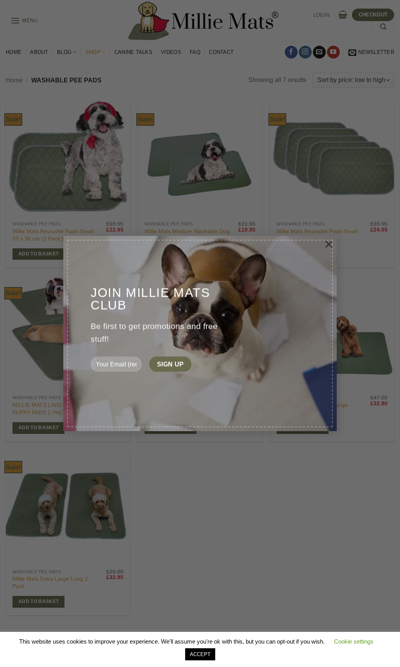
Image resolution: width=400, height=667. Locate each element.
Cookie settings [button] (353, 641)
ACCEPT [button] (200, 654)
